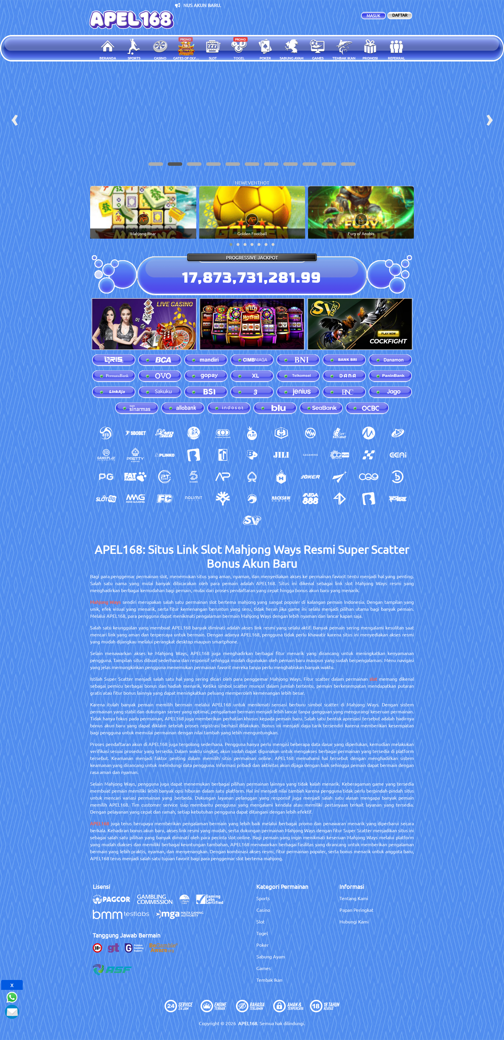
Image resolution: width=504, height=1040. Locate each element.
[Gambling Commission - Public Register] (157, 902)
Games (263, 968)
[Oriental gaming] (339, 455)
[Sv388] (252, 520)
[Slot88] (106, 498)
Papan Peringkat (356, 910)
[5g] (193, 476)
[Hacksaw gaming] (281, 498)
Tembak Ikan (269, 980)
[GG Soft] (281, 433)
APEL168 (99, 823)
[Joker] (310, 476)
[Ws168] (398, 498)
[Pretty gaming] (135, 455)
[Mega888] (310, 498)
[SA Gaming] (310, 455)
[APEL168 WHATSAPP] (12, 996)
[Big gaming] (193, 455)
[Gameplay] (106, 455)
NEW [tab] (240, 182)
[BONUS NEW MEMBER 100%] (252, 117)
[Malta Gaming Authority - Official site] (182, 917)
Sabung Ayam (270, 956)
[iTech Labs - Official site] (187, 902)
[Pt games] (164, 476)
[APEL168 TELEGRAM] (12, 1011)
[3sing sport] (223, 433)
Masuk (373, 15)
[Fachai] (164, 498)
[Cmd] (164, 433)
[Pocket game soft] (106, 476)
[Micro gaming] (368, 433)
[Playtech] (398, 433)
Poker (262, 945)
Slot (260, 921)
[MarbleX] (368, 455)
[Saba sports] (193, 433)
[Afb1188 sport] (106, 433)
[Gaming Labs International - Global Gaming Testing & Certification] (212, 902)
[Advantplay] (223, 476)
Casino (263, 910)
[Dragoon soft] (252, 498)
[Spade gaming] (252, 476)
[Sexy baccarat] (339, 433)
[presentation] (14, 117)
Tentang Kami (354, 898)
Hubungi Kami (354, 921)
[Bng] (398, 476)
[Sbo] (135, 433)
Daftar (399, 14)
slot (373, 679)
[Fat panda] (135, 476)
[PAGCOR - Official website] (114, 902)
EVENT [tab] (252, 182)
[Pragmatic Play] (252, 433)
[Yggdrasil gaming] (223, 498)
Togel (262, 933)
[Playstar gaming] (339, 476)
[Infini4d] (339, 498)
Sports (263, 898)
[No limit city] (193, 498)
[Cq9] (368, 476)
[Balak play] (368, 498)
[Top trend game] (223, 455)
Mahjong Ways (105, 602)
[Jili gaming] (281, 455)
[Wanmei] (310, 433)
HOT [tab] (264, 182)
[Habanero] (281, 476)
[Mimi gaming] (135, 498)
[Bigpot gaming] (252, 455)
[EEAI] (398, 455)
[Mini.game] (164, 455)
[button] (155, 164)
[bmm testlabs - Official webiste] (124, 917)
